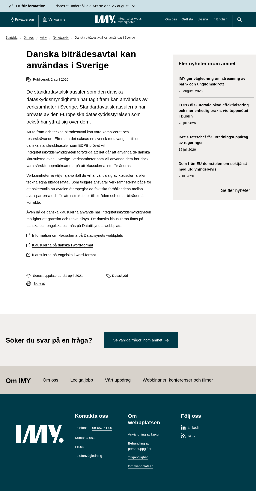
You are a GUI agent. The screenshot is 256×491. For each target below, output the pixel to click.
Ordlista (187, 19)
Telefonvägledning (88, 456)
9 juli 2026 (213, 170)
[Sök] (240, 19)
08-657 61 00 (102, 428)
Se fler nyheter (235, 190)
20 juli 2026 (214, 114)
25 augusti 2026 (212, 84)
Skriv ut (39, 283)
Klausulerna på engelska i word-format (64, 255)
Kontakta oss (84, 438)
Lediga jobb (81, 379)
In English (220, 19)
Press (79, 447)
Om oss (171, 19)
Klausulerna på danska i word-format (62, 245)
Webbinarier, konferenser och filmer (178, 379)
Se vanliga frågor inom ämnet (137, 340)
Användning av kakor (143, 434)
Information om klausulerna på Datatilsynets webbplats (77, 235)
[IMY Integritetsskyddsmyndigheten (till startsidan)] (118, 19)
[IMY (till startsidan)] (40, 434)
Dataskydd (120, 276)
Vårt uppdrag (118, 379)
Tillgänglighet (138, 457)
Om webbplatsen (140, 466)
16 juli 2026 (213, 143)
